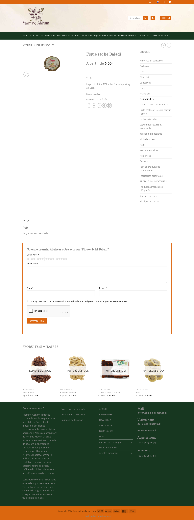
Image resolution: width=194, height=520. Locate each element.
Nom (30, 288)
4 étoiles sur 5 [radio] (49, 259)
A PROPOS (157, 36)
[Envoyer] (145, 18)
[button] (153, 18)
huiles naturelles (148, 119)
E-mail (103, 288)
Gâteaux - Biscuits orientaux (155, 104)
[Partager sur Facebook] (89, 105)
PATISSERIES (35, 36)
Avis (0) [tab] (25, 220)
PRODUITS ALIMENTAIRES (153, 181)
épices (143, 88)
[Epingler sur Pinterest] (104, 105)
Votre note (33, 254)
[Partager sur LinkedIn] (109, 105)
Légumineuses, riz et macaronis (151, 126)
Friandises (145, 93)
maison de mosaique (90, 36)
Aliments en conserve (151, 60)
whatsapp (144, 450)
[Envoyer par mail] (99, 105)
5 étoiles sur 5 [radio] (61, 259)
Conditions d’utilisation (73, 414)
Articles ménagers (126, 36)
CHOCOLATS (56, 36)
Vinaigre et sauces (149, 201)
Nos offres (145, 155)
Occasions (145, 161)
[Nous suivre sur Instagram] (167, 2)
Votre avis (32, 263)
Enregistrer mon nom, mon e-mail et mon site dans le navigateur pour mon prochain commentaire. (79, 301)
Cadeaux (144, 66)
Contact (168, 36)
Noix (142, 144)
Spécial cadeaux (148, 196)
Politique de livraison (72, 420)
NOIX (77, 36)
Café (142, 71)
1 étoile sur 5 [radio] (27, 259)
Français (152, 2)
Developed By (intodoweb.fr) (97, 516)
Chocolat (144, 77)
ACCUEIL (25, 36)
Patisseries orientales (151, 175)
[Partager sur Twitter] (94, 105)
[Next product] (163, 45)
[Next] (171, 377)
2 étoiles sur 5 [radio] (32, 259)
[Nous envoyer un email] (170, 2)
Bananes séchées (68, 392)
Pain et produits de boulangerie (150, 168)
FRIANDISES (45, 36)
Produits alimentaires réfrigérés (151, 188)
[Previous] (22, 377)
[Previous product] (169, 45)
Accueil (27, 45)
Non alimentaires (149, 150)
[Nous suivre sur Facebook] (165, 2)
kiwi (138, 392)
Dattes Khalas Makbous (109, 392)
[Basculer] (131, 442)
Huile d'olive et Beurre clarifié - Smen (155, 111)
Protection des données (73, 409)
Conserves (145, 82)
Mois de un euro (109, 36)
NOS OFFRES (144, 36)
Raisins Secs (28, 392)
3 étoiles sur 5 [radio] (40, 259)
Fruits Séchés (68, 36)
